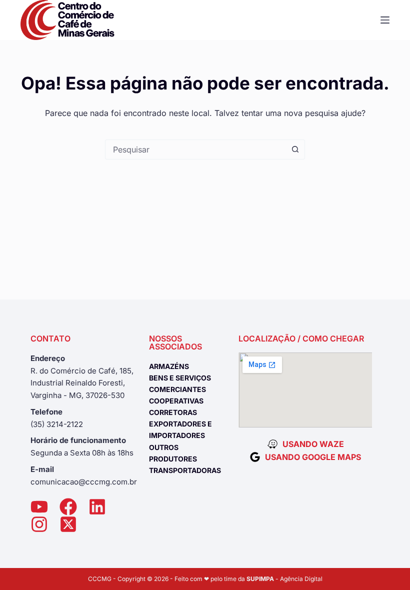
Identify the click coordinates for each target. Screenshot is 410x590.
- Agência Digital (284, 578)
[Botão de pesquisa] (295, 149)
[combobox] (196, 150)
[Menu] (385, 20)
